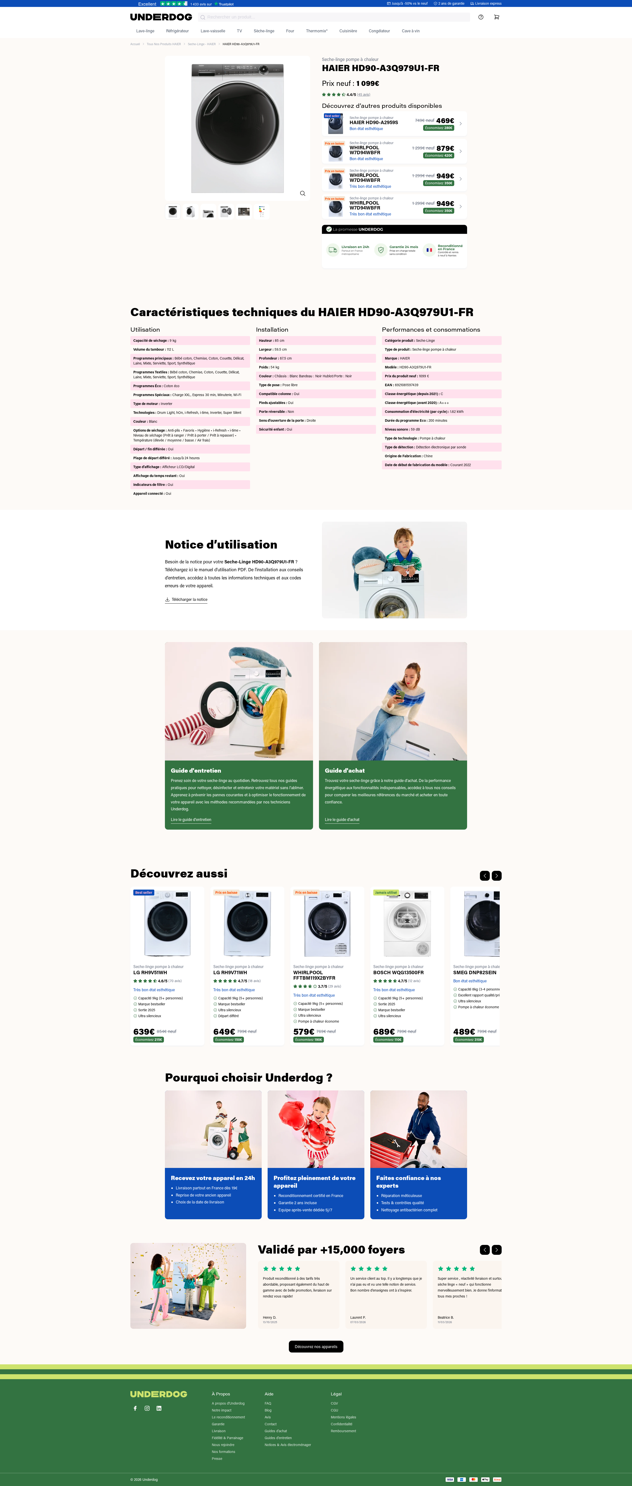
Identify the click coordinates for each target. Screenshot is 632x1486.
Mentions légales (343, 1417)
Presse (217, 1458)
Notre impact (221, 1410)
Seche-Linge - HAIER (202, 44)
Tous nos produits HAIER (164, 44)
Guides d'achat (276, 1431)
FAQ (268, 1403)
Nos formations (223, 1451)
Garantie (218, 1424)
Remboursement (343, 1431)
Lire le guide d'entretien (191, 819)
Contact (270, 1424)
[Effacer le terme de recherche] (461, 21)
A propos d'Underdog (228, 1403)
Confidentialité (341, 1424)
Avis (268, 1417)
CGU (334, 1410)
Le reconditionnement (228, 1417)
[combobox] (334, 17)
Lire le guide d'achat (342, 819)
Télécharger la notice (189, 599)
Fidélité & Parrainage (227, 1437)
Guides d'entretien (278, 1437)
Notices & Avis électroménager (288, 1444)
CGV (334, 1403)
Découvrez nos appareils (316, 1346)
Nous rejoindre (223, 1444)
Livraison (219, 1431)
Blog (268, 1410)
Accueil (135, 44)
